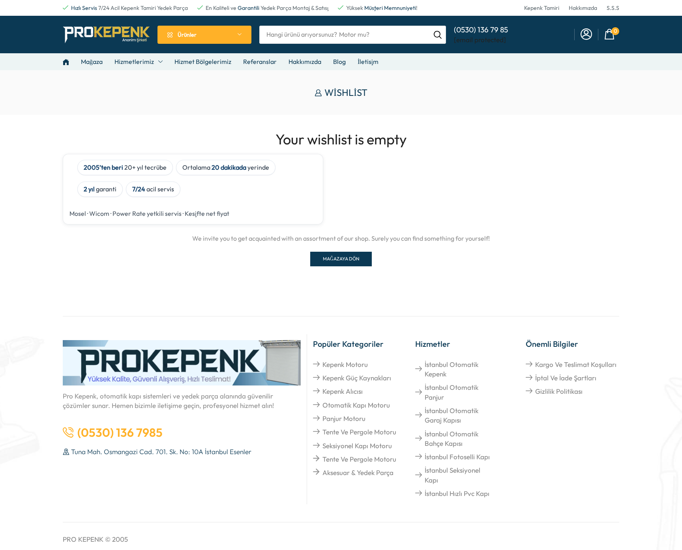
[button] (611, 34)
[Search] (438, 34)
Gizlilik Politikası (559, 391)
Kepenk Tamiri (541, 7)
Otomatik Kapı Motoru (356, 405)
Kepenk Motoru (345, 364)
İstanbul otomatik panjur (451, 392)
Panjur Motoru (343, 418)
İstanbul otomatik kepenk (451, 369)
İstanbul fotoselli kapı (457, 457)
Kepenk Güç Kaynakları (356, 378)
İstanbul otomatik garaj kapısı (451, 415)
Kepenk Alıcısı (342, 391)
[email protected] (480, 40)
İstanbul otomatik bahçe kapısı (451, 438)
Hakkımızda (583, 7)
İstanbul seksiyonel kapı (452, 475)
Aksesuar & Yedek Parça (357, 472)
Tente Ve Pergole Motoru (359, 432)
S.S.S (613, 7)
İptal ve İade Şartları (565, 378)
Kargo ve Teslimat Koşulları (575, 364)
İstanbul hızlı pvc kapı (457, 493)
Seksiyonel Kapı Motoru (357, 445)
